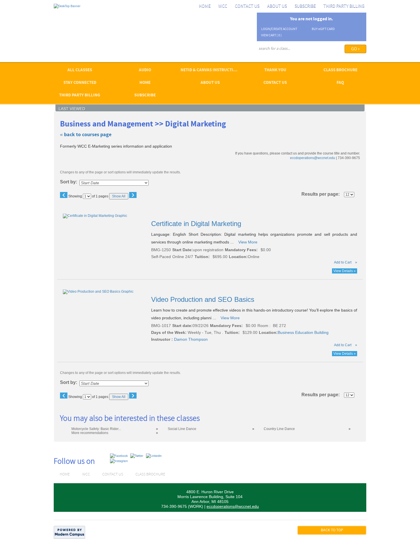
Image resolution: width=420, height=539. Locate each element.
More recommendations (89, 433)
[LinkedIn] (154, 455)
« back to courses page (85, 135)
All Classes (79, 70)
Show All (118, 196)
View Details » (344, 271)
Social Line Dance (182, 429)
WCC (222, 6)
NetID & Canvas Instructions (211, 70)
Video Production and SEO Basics (203, 299)
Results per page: (322, 194)
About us (277, 6)
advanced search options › (276, 56)
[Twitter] (136, 455)
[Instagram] (119, 461)
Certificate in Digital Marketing (197, 223)
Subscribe (305, 6)
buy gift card (323, 29)
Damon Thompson (191, 339)
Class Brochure (340, 70)
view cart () (271, 35)
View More (247, 242)
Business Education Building (303, 332)
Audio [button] (145, 70)
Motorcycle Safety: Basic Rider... (96, 429)
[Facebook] (119, 455)
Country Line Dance (279, 429)
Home (205, 6)
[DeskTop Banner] (67, 6)
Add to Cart (342, 262)
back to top (332, 530)
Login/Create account (279, 29)
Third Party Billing (344, 6)
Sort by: (68, 182)
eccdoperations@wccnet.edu (312, 158)
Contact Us (247, 6)
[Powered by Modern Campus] (69, 532)
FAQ (340, 83)
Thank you (275, 70)
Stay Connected (79, 83)
